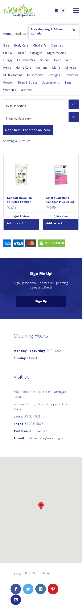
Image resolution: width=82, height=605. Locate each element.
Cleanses (57, 45)
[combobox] (41, 104)
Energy (7, 60)
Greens (44, 60)
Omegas (54, 75)
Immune (42, 67)
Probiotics (71, 75)
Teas (68, 82)
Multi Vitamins (12, 75)
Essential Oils (26, 60)
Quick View (21, 216)
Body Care (21, 45)
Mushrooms (35, 75)
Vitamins (26, 90)
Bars (6, 45)
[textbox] (41, 118)
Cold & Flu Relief (14, 53)
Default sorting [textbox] (16, 106)
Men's (56, 67)
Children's (39, 45)
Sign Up (41, 301)
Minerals (71, 67)
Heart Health (62, 60)
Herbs (7, 67)
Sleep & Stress (27, 82)
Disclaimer (44, 573)
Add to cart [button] (15, 223)
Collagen (36, 53)
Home (7, 34)
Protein (8, 82)
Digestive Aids (56, 53)
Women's (9, 90)
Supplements (51, 82)
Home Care (23, 67)
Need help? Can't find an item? (28, 130)
